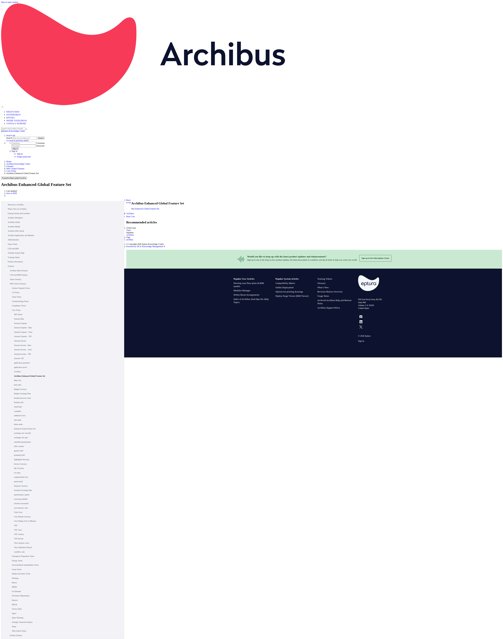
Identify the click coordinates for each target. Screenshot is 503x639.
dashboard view (20, 416)
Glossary (10, 166)
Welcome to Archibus (16, 205)
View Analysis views (21, 543)
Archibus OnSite (14, 222)
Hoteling (15, 578)
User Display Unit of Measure (25, 521)
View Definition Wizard (23, 547)
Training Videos (14, 257)
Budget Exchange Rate (22, 394)
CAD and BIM (13, 249)
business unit (18, 402)
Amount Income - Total (23, 350)
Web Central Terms (19, 631)
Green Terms (16, 569)
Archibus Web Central (16, 231)
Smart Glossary (15, 279)
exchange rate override (22, 433)
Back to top (128, 201)
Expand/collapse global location (14, 178)
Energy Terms (17, 561)
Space (14, 613)
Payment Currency (21, 486)
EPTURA (10, 118)
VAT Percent (18, 539)
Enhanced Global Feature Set (25, 429)
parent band (18, 482)
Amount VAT (19, 358)
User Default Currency (22, 517)
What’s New (323, 287)
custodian (17, 411)
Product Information (15, 262)
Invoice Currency (20, 464)
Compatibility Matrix (285, 283)
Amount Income (20, 341)
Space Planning (17, 618)
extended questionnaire (22, 442)
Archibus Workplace (15, 218)
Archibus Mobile (14, 227)
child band (18, 407)
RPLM (14, 605)
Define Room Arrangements (246, 295)
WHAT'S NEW (12, 112)
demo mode (18, 424)
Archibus (17, 372)
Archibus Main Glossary (19, 271)
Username (40, 143)
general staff (18, 451)
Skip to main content (9, 2)
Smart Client (12, 244)
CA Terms (15, 292)
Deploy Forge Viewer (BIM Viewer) (292, 296)
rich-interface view (21, 508)
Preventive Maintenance (21, 596)
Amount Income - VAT (22, 354)
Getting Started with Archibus (19, 213)
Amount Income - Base (22, 345)
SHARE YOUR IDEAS (16, 120)
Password (40, 146)
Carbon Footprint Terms (21, 288)
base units (17, 385)
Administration (13, 240)
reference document (21, 504)
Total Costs (18, 512)
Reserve (15, 600)
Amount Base (19, 319)
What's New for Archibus (17, 209)
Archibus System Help (16, 253)
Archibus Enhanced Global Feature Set (29, 376)
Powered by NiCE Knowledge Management (145, 246)
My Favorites (19, 468)
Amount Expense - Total (23, 332)
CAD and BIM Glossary (19, 275)
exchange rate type (21, 438)
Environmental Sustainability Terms (25, 565)
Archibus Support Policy (328, 308)
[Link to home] (13, 131)
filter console (19, 446)
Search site (10, 135)
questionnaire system (21, 495)
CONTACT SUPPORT (16, 123)
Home (8, 161)
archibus (129, 240)
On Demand (16, 591)
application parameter (22, 363)
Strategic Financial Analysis (22, 622)
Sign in (15, 149)
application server (20, 367)
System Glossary (16, 635)
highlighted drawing (21, 460)
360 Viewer (18, 314)
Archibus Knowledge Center (18, 164)
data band (17, 420)
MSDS (14, 587)
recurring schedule (21, 499)
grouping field (19, 455)
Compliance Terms (19, 306)
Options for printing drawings (289, 291)
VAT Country (19, 534)
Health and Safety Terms (21, 574)
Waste (14, 627)
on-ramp (17, 473)
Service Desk (17, 609)
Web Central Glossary (15, 168)
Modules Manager (242, 290)
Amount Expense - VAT (23, 336)
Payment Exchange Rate (23, 490)
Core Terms (11, 171)
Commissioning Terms (20, 301)
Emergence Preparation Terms (23, 556)
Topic (128, 230)
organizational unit (21, 477)
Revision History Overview (330, 291)
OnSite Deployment (284, 287)
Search (9, 138)
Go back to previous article (17, 140)
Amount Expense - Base (23, 328)
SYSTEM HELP (13, 115)
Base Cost (17, 380)
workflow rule (19, 552)
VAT (15, 525)
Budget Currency (20, 389)
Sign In (361, 341)
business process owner (22, 398)
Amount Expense (20, 323)
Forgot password (24, 157)
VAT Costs (18, 530)
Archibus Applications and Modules (21, 235)
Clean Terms (16, 297)
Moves (14, 583)
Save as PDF (11, 193)
